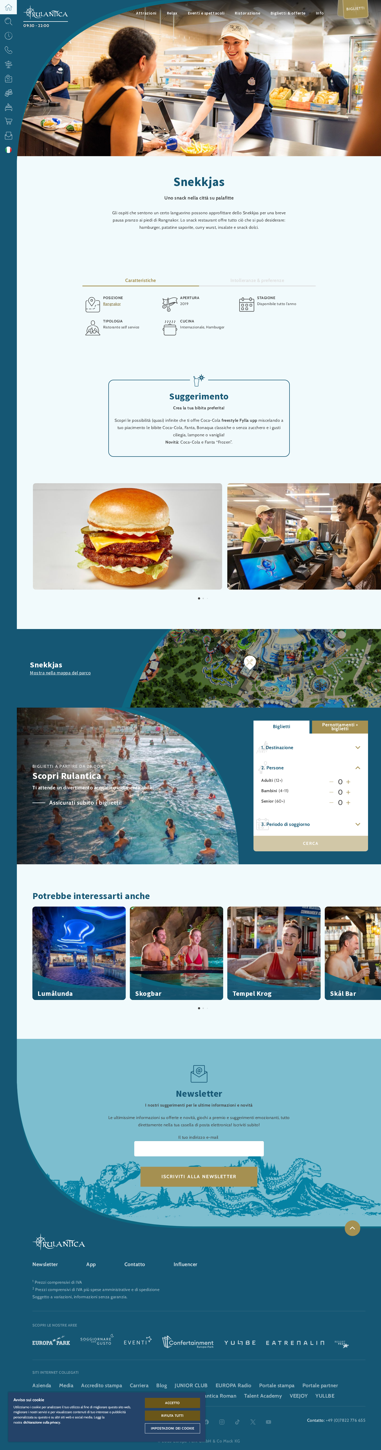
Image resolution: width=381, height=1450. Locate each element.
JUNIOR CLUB (191, 1385)
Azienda (41, 1385)
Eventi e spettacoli (206, 13)
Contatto (134, 1264)
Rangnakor (112, 303)
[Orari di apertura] (8, 36)
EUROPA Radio (233, 1385)
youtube (268, 1422)
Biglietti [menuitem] (355, 8)
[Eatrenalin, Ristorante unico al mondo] (295, 1342)
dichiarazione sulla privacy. (42, 1422)
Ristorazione (247, 13)
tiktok (237, 1422)
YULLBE (324, 1396)
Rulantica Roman (216, 1396)
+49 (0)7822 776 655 (346, 1420)
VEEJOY (299, 1396)
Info (320, 13)
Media (66, 1385)
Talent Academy (263, 1396)
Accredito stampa (101, 1385)
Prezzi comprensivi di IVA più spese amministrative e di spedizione (97, 1289)
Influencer (185, 1264)
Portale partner (320, 1385)
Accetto (172, 1403)
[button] (8, 7)
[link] (352, 1228)
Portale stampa (277, 1385)
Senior (267, 801)
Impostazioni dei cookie (172, 1428)
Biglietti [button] (281, 726)
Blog (161, 1385)
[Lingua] (8, 150)
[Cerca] (8, 21)
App (91, 1264)
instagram (222, 1422)
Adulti (267, 780)
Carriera (139, 1385)
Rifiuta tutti (172, 1415)
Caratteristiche (140, 280)
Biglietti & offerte (288, 13)
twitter (253, 1422)
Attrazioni (146, 13)
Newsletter (45, 1264)
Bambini (269, 791)
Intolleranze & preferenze (257, 280)
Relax (172, 13)
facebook (206, 1422)
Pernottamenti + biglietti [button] (340, 726)
